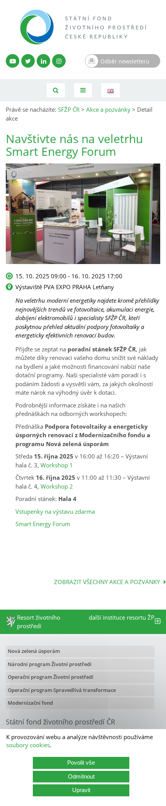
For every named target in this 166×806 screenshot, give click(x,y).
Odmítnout (81, 776)
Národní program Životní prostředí (49, 664)
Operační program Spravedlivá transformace (62, 690)
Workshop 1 (57, 465)
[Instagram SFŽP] (59, 61)
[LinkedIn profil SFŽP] (43, 61)
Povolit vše (81, 762)
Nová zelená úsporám (34, 651)
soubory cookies (28, 745)
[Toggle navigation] (83, 90)
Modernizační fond (30, 702)
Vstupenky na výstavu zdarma (55, 511)
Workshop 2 (57, 486)
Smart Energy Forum (42, 524)
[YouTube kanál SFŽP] (12, 61)
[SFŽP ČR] (83, 27)
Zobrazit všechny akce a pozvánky (107, 582)
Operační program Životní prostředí (50, 676)
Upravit (81, 790)
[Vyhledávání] (56, 90)
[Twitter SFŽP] (28, 61)
